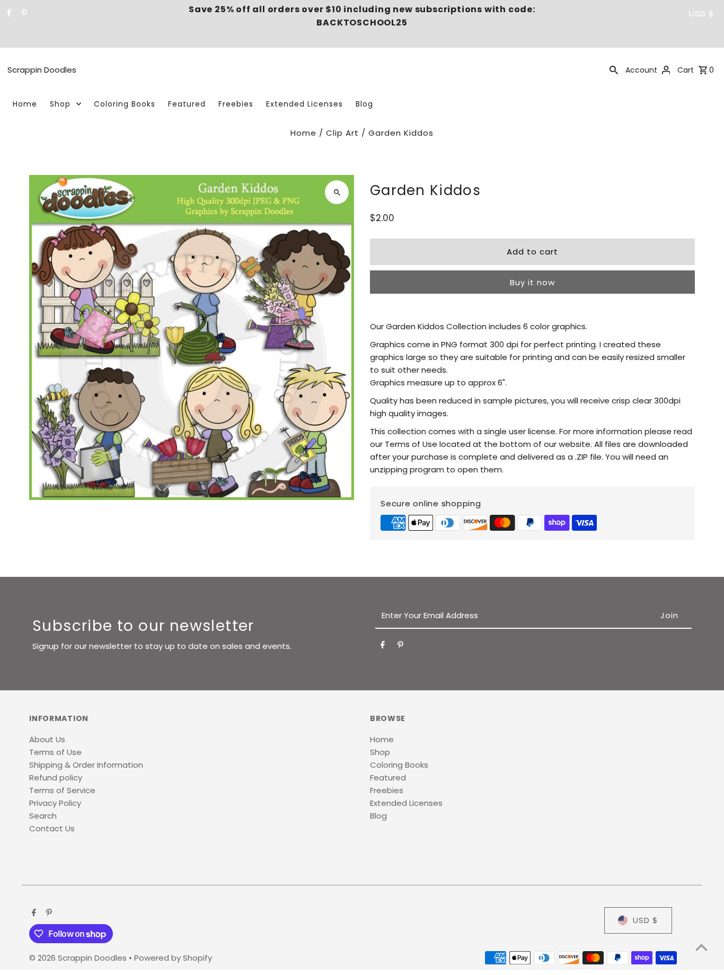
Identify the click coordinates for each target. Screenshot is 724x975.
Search (43, 815)
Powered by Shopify (173, 957)
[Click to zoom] (337, 192)
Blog (364, 104)
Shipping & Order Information (86, 764)
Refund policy (55, 777)
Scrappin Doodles (41, 69)
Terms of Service (62, 790)
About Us (47, 739)
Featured (187, 104)
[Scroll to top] (701, 947)
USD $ (701, 13)
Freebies (235, 104)
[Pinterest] (23, 13)
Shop (60, 104)
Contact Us (52, 828)
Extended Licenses (304, 104)
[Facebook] (7, 13)
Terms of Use (55, 752)
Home (25, 104)
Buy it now (532, 282)
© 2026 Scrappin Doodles (79, 957)
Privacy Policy (55, 803)
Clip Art (342, 132)
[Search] (614, 69)
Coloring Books (124, 104)
